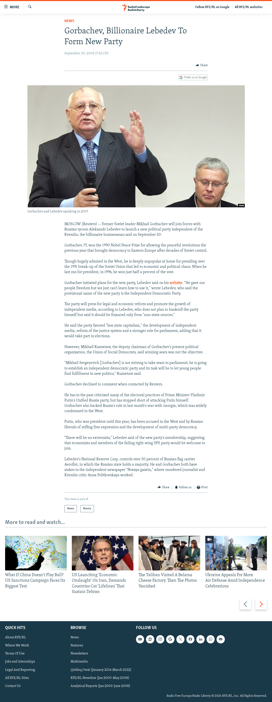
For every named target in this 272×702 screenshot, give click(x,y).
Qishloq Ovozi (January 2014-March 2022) (101, 669)
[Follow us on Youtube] (140, 639)
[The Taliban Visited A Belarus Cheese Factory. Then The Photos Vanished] (169, 553)
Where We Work (17, 645)
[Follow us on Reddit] (150, 639)
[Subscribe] (221, 639)
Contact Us (13, 686)
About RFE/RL (15, 637)
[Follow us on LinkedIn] (200, 639)
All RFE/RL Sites (17, 678)
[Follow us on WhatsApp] (211, 639)
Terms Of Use (15, 653)
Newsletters (79, 653)
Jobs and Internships (20, 661)
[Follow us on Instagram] (160, 639)
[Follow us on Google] (170, 639)
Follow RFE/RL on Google (212, 7)
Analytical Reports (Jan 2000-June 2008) (100, 686)
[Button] (202, 65)
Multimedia (79, 661)
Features (77, 645)
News (69, 21)
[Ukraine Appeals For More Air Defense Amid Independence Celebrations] (236, 553)
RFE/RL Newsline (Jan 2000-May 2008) (100, 678)
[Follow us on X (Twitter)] (180, 639)
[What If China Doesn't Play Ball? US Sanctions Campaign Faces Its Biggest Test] (36, 553)
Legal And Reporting (20, 669)
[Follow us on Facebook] (190, 639)
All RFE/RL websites (249, 7)
